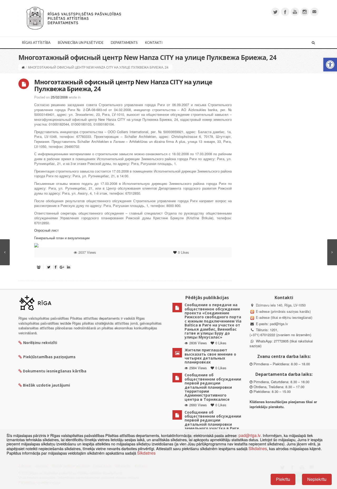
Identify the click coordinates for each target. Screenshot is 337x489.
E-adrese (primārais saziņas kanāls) (283, 311)
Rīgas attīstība (36, 42)
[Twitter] (275, 12)
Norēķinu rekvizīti (40, 342)
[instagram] (304, 12)
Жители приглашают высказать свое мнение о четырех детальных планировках (210, 356)
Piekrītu (283, 479)
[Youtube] (295, 12)
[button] (330, 64)
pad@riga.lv (279, 323)
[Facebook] (285, 12)
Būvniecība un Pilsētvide (80, 42)
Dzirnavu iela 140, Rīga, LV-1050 (281, 305)
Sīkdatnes (258, 448)
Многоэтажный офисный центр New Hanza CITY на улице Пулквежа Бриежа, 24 (123, 85)
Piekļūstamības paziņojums (49, 356)
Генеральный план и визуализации (62, 237)
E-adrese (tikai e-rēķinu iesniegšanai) (283, 317)
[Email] (314, 12)
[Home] (23, 67)
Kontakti (153, 42)
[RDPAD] (73, 17)
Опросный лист (46, 230)
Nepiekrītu (316, 479)
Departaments (124, 42)
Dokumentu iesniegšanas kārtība (54, 370)
